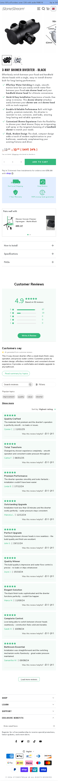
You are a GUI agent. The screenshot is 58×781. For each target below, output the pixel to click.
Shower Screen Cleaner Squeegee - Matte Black (26, 220)
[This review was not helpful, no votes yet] (51, 433)
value (30, 397)
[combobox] (44, 409)
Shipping (15, 154)
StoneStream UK (21, 777)
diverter (39, 397)
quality (21, 397)
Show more (8, 403)
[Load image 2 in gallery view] (17, 60)
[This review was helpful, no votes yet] (46, 433)
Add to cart (40, 162)
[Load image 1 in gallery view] (7, 60)
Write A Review (29, 335)
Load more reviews (29, 679)
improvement (8, 397)
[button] (43, 8)
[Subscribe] (54, 726)
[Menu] (38, 8)
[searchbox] (15, 384)
